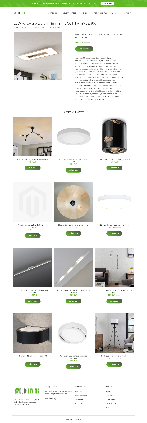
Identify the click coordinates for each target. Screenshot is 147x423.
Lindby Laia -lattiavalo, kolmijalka (114, 356)
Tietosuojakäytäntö (113, 403)
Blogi (114, 13)
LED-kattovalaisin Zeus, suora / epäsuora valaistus (32, 291)
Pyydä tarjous (107, 3)
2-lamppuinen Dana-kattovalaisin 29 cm (73, 225)
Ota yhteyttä (110, 395)
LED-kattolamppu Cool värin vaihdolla (114, 225)
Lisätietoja (84, 49)
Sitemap (109, 407)
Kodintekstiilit (52, 13)
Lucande (106, 34)
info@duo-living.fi (50, 399)
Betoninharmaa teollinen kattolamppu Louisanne (33, 226)
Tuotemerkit (125, 13)
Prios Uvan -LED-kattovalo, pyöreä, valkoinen (73, 357)
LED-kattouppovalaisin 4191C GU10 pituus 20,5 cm (73, 291)
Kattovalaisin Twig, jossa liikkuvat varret (32, 159)
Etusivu (16, 27)
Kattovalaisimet (100, 13)
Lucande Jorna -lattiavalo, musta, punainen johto (114, 291)
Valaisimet (84, 13)
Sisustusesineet (69, 13)
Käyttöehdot (110, 399)
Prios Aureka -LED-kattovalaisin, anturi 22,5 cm (73, 160)
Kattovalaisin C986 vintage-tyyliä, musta (114, 159)
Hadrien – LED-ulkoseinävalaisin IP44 (33, 356)
